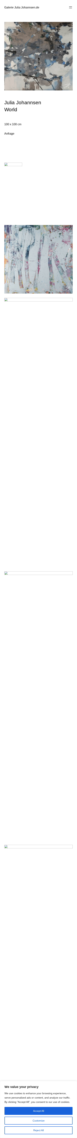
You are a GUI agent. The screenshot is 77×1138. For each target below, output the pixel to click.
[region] (38, 1109)
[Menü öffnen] (70, 7)
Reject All (38, 1130)
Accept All (38, 1110)
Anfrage (9, 133)
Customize (39, 1120)
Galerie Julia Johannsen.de (21, 7)
